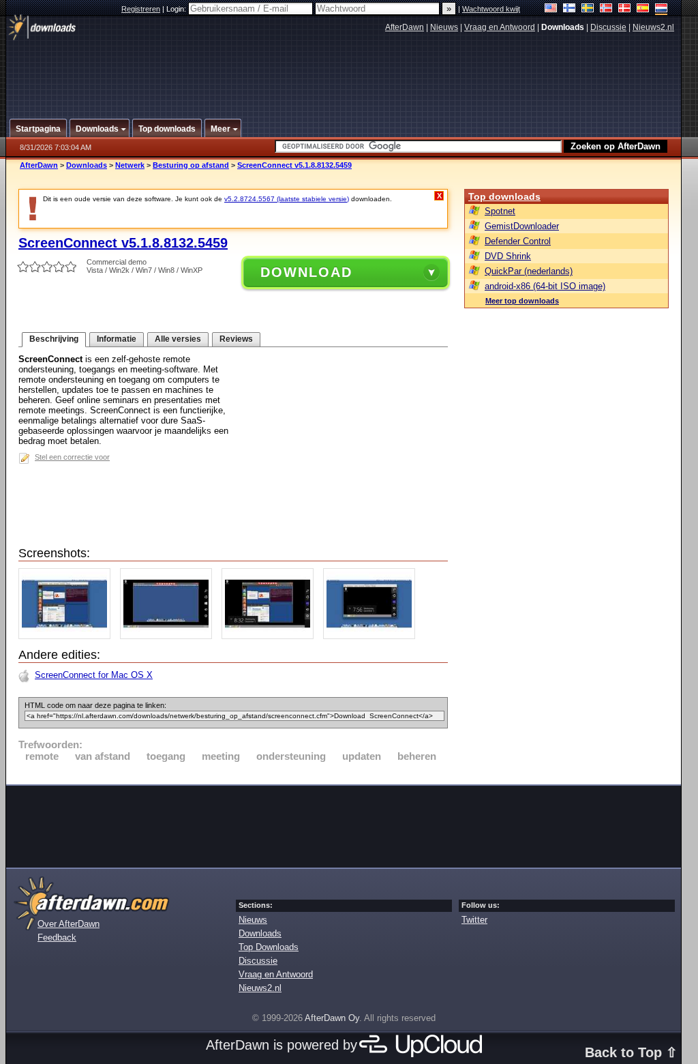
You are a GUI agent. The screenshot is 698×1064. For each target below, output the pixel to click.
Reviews (236, 339)
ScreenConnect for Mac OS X (94, 675)
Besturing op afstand (191, 165)
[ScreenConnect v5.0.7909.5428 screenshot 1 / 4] (67, 636)
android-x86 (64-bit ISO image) (545, 286)
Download (306, 272)
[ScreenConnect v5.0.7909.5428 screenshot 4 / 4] (372, 636)
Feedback (56, 937)
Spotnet (500, 211)
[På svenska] (587, 9)
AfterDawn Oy (332, 1018)
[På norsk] (606, 9)
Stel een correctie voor (72, 457)
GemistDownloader (522, 226)
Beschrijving (53, 339)
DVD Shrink (508, 256)
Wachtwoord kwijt (491, 9)
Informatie (116, 339)
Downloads (86, 165)
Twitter (474, 920)
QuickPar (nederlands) (529, 271)
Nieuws (444, 27)
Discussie (608, 27)
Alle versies (178, 339)
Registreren (140, 9)
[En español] (643, 9)
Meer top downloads (522, 301)
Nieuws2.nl (653, 27)
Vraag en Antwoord (499, 27)
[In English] (551, 9)
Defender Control (518, 241)
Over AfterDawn (68, 924)
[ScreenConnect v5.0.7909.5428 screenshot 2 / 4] (169, 636)
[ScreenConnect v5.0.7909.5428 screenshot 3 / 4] (271, 636)
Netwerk (130, 165)
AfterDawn (404, 27)
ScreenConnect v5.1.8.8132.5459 (294, 165)
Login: (177, 9)
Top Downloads (269, 947)
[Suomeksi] (569, 9)
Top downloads (504, 196)
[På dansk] (624, 9)
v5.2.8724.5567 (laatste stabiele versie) (286, 199)
